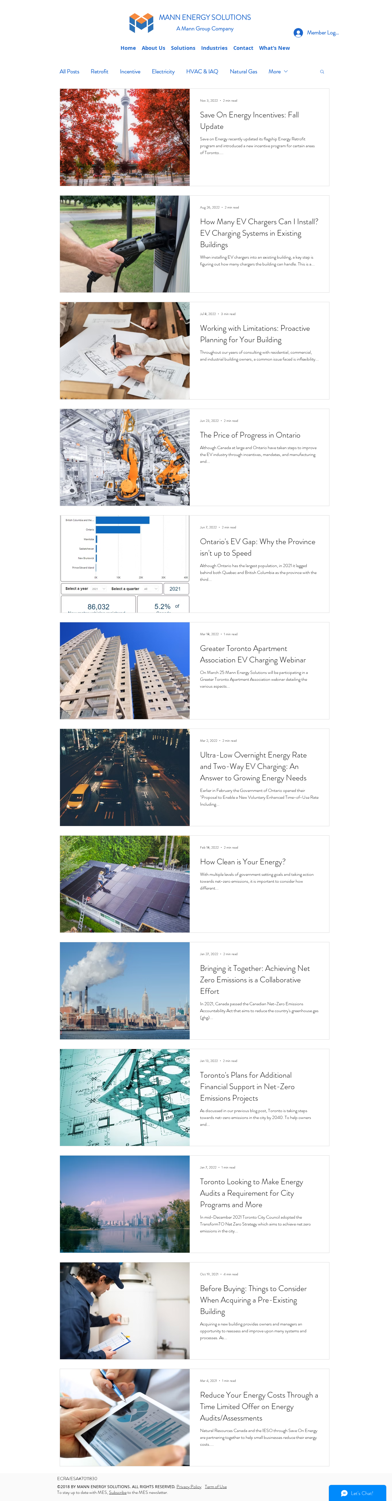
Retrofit (99, 71)
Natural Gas (243, 71)
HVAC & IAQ (202, 71)
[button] (243, 48)
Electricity (163, 71)
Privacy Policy (188, 1486)
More (275, 71)
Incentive (130, 71)
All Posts (69, 71)
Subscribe (118, 1492)
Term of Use (216, 1486)
